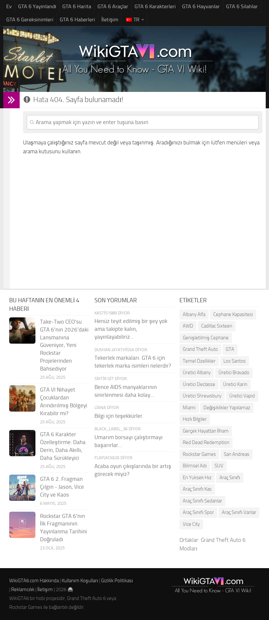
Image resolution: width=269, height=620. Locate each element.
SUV (219, 466)
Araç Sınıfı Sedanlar (202, 501)
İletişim (109, 19)
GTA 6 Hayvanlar (201, 6)
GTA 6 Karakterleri (155, 6)
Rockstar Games (199, 454)
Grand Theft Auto (200, 349)
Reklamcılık (22, 589)
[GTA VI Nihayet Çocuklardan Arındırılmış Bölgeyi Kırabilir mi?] (22, 398)
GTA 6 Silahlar (242, 6)
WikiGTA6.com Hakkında (34, 581)
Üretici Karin (235, 384)
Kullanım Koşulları (80, 581)
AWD (188, 326)
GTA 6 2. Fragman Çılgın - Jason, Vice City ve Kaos (62, 487)
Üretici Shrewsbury (202, 396)
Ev (9, 6)
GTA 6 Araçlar (112, 6)
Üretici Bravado (233, 372)
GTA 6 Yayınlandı (37, 6)
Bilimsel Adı (195, 466)
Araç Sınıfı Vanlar (239, 512)
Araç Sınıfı (229, 478)
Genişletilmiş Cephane (206, 338)
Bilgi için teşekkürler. (119, 416)
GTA (230, 349)
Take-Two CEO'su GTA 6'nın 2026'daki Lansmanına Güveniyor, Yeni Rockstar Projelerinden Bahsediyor (64, 345)
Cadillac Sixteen (216, 326)
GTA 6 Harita (76, 6)
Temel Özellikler (199, 361)
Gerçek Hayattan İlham (206, 431)
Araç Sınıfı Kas (197, 489)
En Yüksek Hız (197, 478)
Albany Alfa (194, 314)
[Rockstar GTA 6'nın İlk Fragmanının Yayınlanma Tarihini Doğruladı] (22, 525)
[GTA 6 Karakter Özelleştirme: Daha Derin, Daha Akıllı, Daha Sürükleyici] (22, 443)
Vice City (191, 524)
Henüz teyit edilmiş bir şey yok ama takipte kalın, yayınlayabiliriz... (130, 329)
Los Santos (234, 361)
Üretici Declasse (199, 384)
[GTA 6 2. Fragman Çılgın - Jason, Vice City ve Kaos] (22, 488)
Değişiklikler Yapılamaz (226, 408)
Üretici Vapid (242, 396)
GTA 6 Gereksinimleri (29, 19)
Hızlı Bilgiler (195, 419)
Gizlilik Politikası (117, 581)
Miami (189, 408)
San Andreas (236, 454)
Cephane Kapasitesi (233, 314)
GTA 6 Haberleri (77, 19)
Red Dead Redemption (206, 442)
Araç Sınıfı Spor (198, 512)
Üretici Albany (197, 372)
